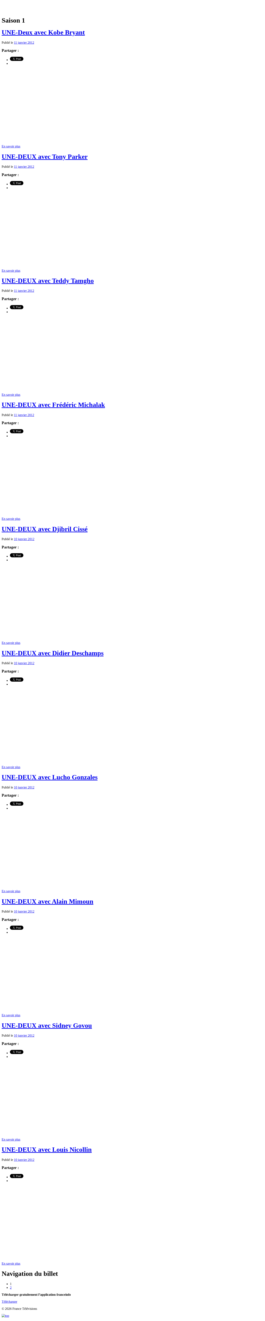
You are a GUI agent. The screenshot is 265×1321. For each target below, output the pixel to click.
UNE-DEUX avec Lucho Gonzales (50, 777)
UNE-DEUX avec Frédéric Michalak (53, 404)
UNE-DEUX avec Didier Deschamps (53, 653)
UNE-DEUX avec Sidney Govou (47, 1025)
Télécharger (9, 1301)
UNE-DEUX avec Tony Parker (45, 156)
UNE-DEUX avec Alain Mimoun (47, 901)
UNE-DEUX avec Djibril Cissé (45, 529)
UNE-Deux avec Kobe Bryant (43, 32)
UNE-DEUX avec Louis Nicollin (47, 1149)
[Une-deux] (132, 8)
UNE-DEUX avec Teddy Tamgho (48, 280)
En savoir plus (11, 146)
